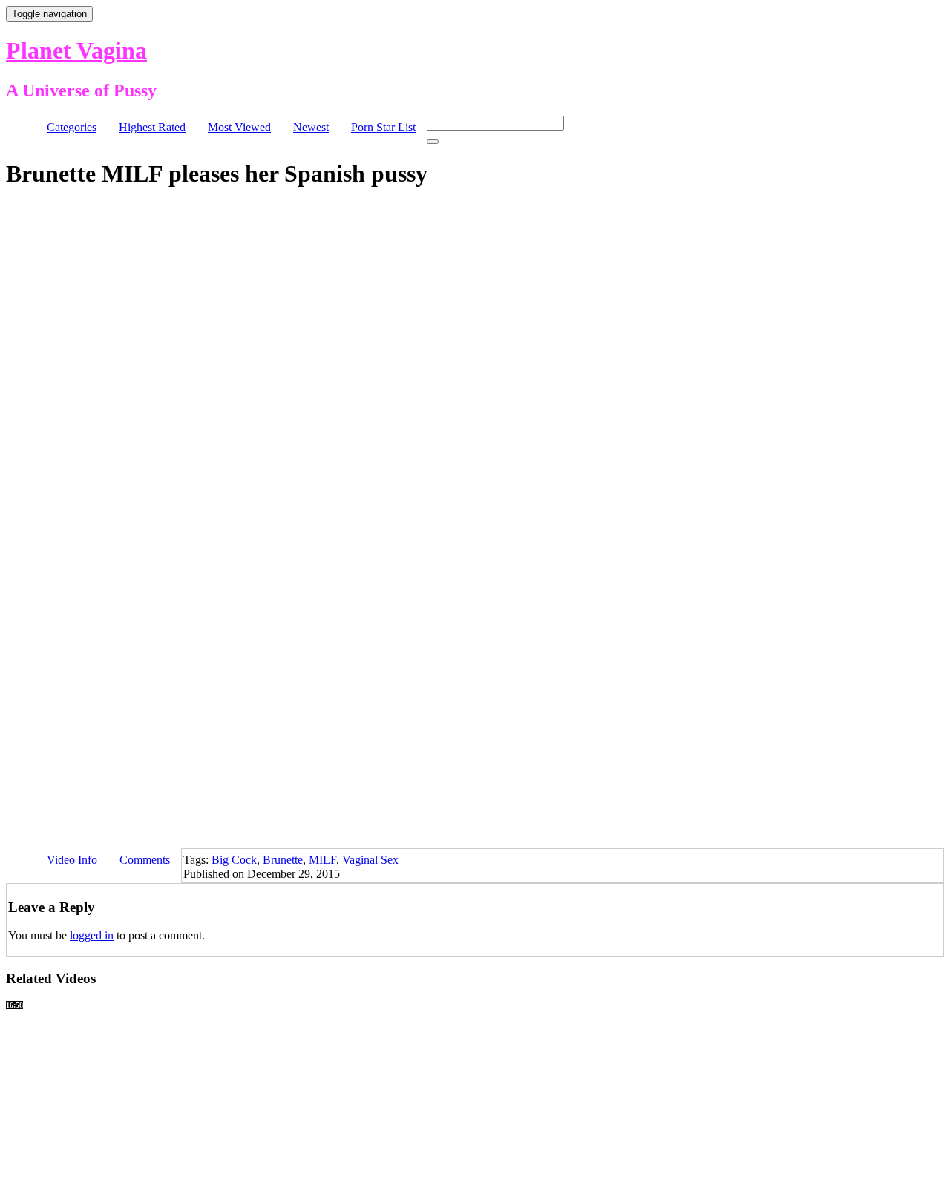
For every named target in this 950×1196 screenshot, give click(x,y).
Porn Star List (383, 127)
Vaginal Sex (370, 859)
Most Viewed (239, 127)
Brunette (283, 859)
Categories (71, 127)
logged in (92, 935)
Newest (311, 127)
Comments (144, 859)
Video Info (72, 859)
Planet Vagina (76, 50)
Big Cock (234, 859)
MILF (322, 859)
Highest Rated (152, 127)
